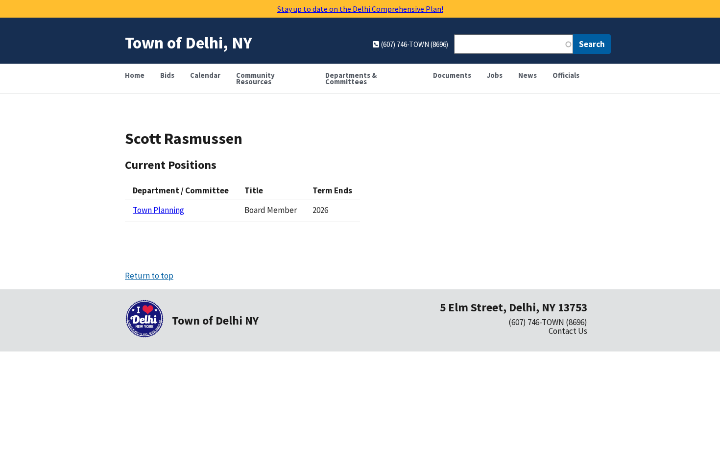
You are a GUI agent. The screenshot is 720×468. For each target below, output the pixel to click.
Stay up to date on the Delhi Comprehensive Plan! (360, 9)
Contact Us (568, 331)
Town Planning (158, 210)
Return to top (149, 275)
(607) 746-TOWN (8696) (547, 322)
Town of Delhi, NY (188, 42)
